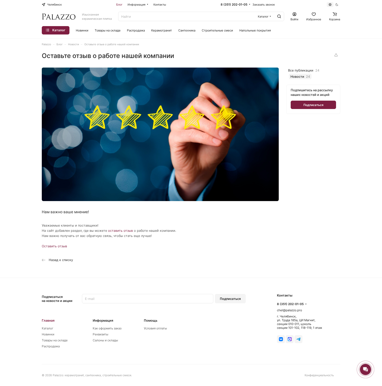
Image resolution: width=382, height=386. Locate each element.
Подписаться (230, 299)
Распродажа (51, 346)
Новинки (48, 334)
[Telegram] (298, 339)
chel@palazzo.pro (289, 310)
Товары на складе (55, 340)
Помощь (150, 320)
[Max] (290, 339)
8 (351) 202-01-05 (234, 4)
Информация (103, 320)
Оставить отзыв (54, 246)
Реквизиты (100, 334)
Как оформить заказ (107, 328)
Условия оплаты (155, 328)
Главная (48, 320)
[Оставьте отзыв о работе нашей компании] (160, 200)
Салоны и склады (105, 340)
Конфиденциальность (319, 375)
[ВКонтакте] (281, 339)
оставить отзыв (120, 231)
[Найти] (279, 16)
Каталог (47, 328)
